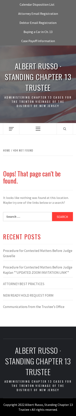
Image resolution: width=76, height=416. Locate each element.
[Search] (64, 128)
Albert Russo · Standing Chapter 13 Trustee (38, 77)
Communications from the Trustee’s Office (33, 307)
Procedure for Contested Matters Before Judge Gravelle (37, 253)
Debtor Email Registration (38, 23)
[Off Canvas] (11, 128)
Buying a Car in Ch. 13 (38, 32)
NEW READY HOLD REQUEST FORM (28, 295)
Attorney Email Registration (38, 14)
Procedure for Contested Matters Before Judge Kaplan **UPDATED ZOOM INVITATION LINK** (37, 270)
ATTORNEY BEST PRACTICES (23, 284)
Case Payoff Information (38, 41)
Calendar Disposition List (37, 4)
